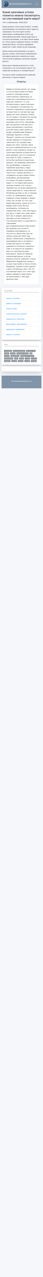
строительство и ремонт (16, 314)
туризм (12, 353)
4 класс (33, 361)
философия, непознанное (16, 324)
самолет (7, 361)
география (8, 351)
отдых (7, 353)
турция (14, 361)
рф (31, 353)
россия (7, 356)
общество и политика (15, 319)
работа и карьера (13, 303)
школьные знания (22, 353)
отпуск (27, 358)
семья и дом (11, 309)
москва (20, 361)
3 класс (34, 358)
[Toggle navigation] (37, 4)
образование (9, 358)
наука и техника (13, 298)
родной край (15, 356)
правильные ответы (27, 356)
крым (21, 358)
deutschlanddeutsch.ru (20, 4)
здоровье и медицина (15, 329)
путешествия (31, 351)
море (16, 358)
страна (27, 361)
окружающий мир (19, 351)
